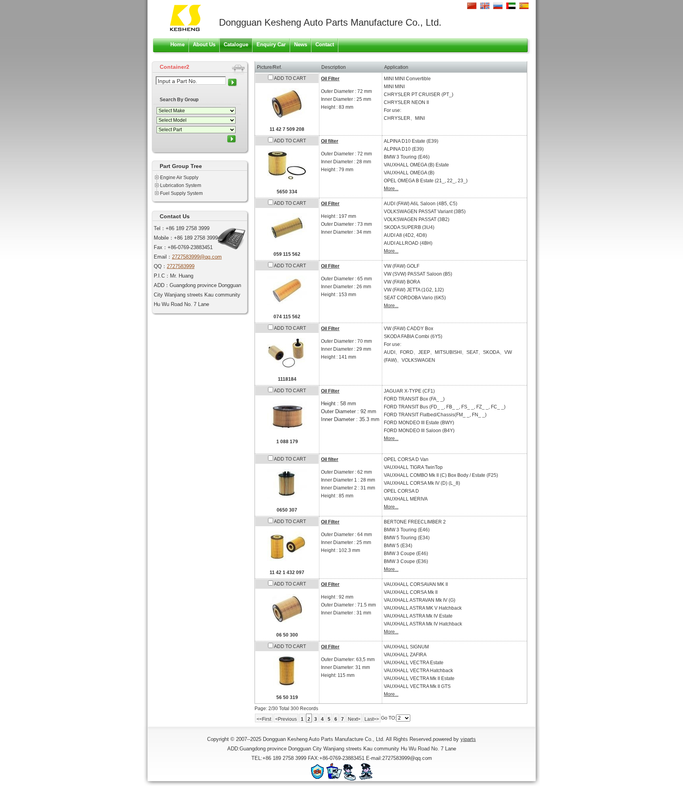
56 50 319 (287, 697)
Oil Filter (330, 78)
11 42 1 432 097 (287, 572)
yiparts (468, 739)
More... (391, 188)
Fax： (161, 247)
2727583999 (180, 266)
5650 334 (287, 192)
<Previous (286, 719)
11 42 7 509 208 (287, 129)
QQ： (160, 266)
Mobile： (164, 238)
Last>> (371, 719)
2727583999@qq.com (197, 257)
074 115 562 (287, 316)
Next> (354, 719)
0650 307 (287, 510)
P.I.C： (162, 276)
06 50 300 (287, 635)
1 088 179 (287, 441)
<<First (264, 719)
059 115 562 (287, 254)
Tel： (160, 228)
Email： (163, 257)
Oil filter (329, 141)
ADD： (162, 285)
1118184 (287, 379)
